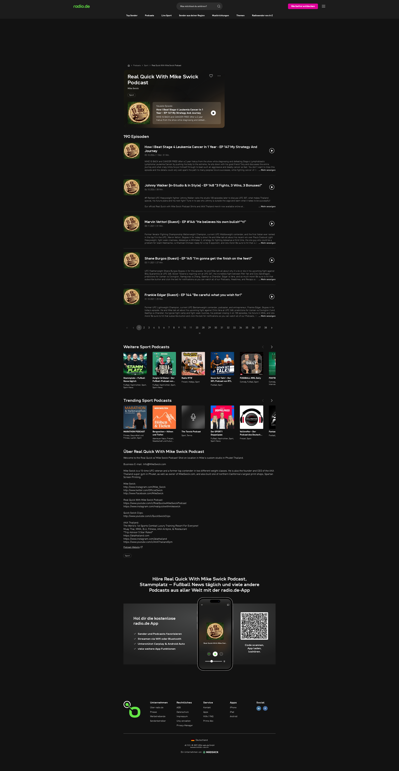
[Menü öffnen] (323, 6)
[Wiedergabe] (213, 112)
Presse (153, 712)
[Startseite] (128, 65)
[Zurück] (263, 345)
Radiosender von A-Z (262, 15)
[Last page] (199, 333)
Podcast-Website (131, 547)
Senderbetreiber (158, 721)
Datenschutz (183, 712)
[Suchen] (219, 6)
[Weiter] (272, 345)
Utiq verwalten (184, 721)
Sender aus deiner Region (192, 15)
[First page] (127, 327)
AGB (179, 708)
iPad (232, 712)
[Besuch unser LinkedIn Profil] (258, 708)
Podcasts (149, 15)
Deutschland (201, 740)
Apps (205, 712)
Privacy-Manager (185, 725)
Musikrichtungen (220, 15)
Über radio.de (156, 708)
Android (233, 716)
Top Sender (131, 15)
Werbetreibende (157, 716)
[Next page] (271, 327)
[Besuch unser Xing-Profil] (265, 708)
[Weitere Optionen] (219, 76)
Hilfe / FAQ (208, 716)
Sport (131, 95)
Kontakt (207, 708)
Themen (240, 15)
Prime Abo (208, 721)
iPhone (233, 708)
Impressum (182, 716)
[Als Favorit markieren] (211, 75)
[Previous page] (133, 327)
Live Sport (166, 15)
